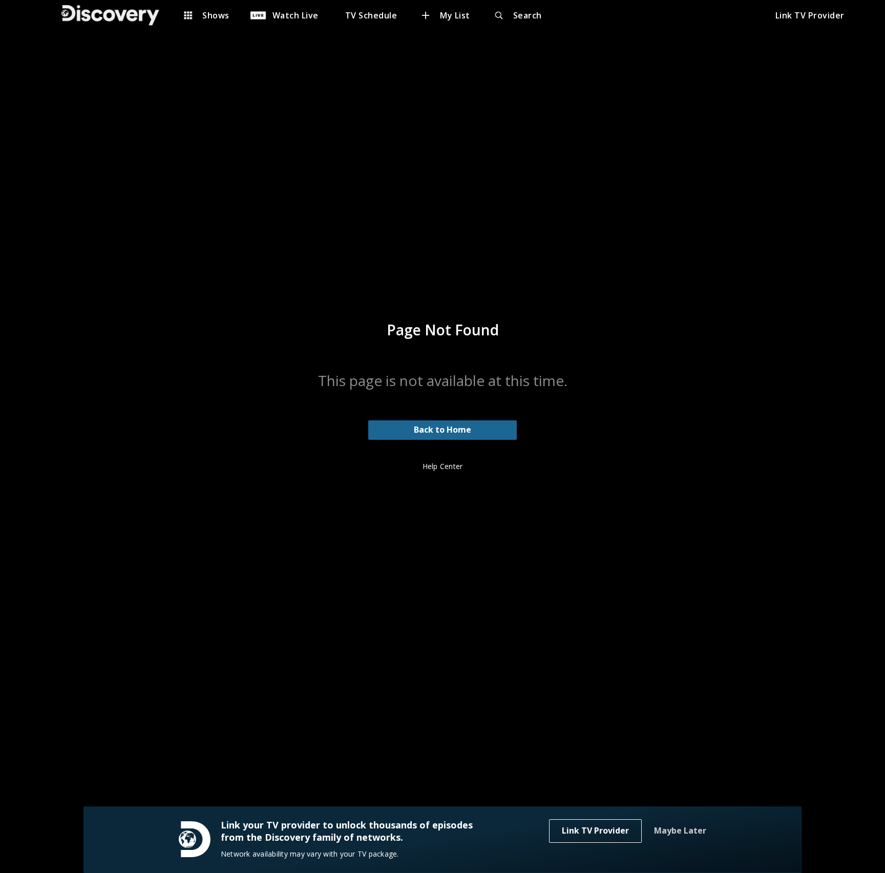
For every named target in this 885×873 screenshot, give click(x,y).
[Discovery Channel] (115, 15)
